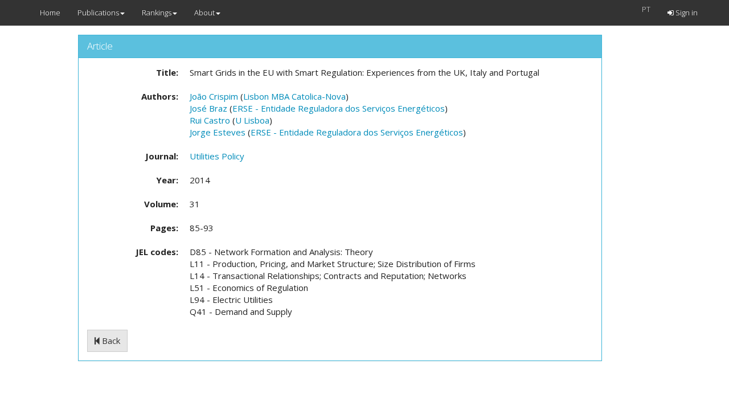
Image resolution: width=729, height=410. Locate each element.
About (204, 12)
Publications (98, 12)
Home (50, 12)
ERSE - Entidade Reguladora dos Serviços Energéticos (338, 108)
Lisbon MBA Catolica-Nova (294, 96)
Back (110, 340)
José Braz (208, 108)
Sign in (686, 12)
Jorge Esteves (217, 132)
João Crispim (214, 96)
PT (646, 9)
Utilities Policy (217, 156)
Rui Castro (210, 120)
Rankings (156, 12)
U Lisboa (252, 120)
